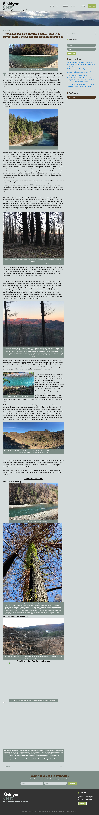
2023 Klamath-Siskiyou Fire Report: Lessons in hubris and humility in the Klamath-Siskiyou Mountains (80, 86)
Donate (92, 6)
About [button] (58, 6)
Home (52, 6)
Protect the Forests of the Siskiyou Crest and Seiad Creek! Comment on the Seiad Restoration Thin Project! (81, 64)
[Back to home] (16, 6)
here (57, 759)
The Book (66, 6)
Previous (7, 767)
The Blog (74, 6)
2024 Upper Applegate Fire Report (77, 75)
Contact (82, 6)
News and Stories (21, 40)
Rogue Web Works (71, 811)
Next (61, 767)
